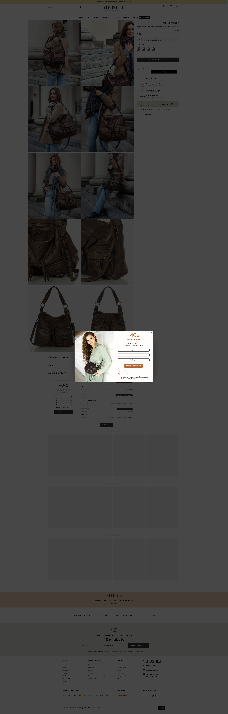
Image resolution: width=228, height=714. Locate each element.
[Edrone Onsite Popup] (114, 357)
